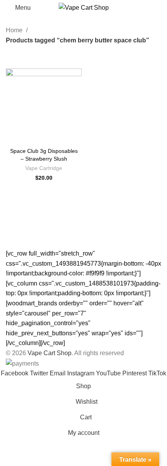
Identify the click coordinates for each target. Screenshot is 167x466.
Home (15, 30)
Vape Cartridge (43, 168)
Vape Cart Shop (49, 353)
